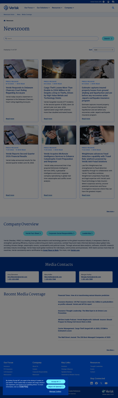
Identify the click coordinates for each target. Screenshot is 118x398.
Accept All (55, 382)
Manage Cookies (55, 391)
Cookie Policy (24, 387)
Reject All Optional (55, 387)
